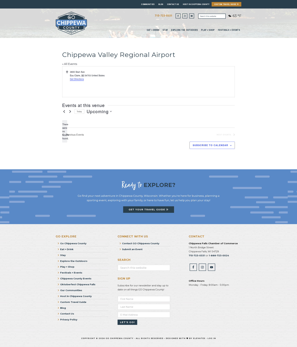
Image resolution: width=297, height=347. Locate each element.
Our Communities (71, 290)
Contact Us (173, 4)
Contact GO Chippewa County (140, 243)
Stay (63, 255)
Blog (160, 4)
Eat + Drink (66, 249)
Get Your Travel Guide (147, 209)
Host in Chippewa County (196, 4)
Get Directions (77, 78)
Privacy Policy (68, 319)
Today (79, 111)
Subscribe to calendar (210, 145)
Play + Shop (67, 266)
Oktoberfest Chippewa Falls (77, 284)
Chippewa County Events (75, 278)
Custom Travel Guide (225, 4)
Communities (148, 4)
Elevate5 (199, 338)
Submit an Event (132, 249)
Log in (212, 338)
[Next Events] (70, 111)
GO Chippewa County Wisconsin (79, 23)
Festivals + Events (71, 272)
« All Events (69, 63)
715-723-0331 (163, 15)
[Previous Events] (64, 111)
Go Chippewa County (73, 243)
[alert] (64, 131)
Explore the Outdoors (73, 261)
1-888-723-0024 (219, 255)
